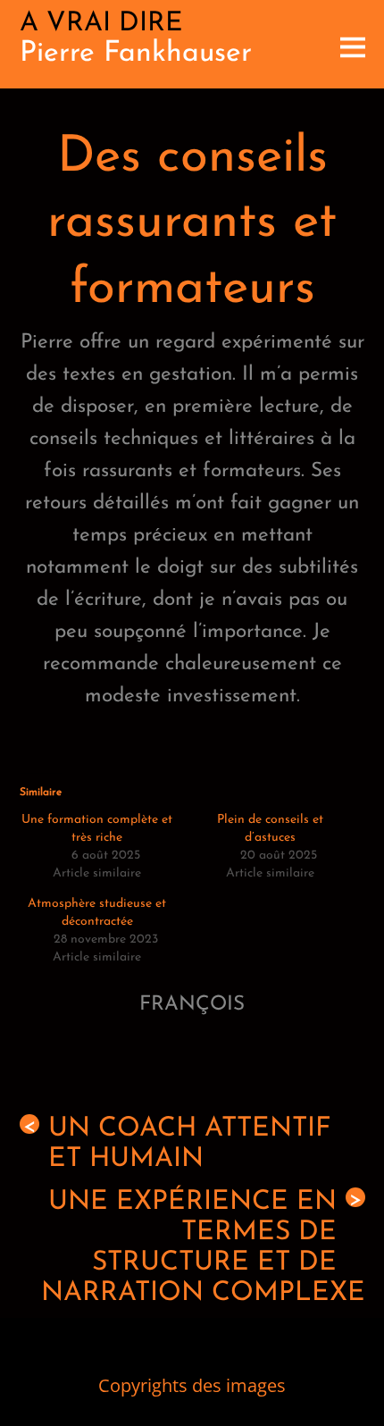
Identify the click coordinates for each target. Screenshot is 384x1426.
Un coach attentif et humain (177, 1144)
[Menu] (352, 44)
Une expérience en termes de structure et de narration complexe (203, 1247)
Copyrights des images (192, 1385)
